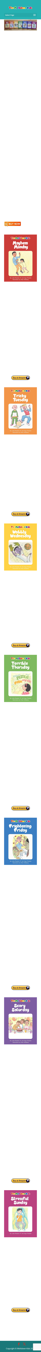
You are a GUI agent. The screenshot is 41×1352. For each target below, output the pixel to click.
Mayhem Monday (12, 286)
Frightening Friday (13, 870)
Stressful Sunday (12, 1242)
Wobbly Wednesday (13, 575)
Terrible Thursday (12, 707)
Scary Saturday (11, 1049)
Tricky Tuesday (11, 439)
